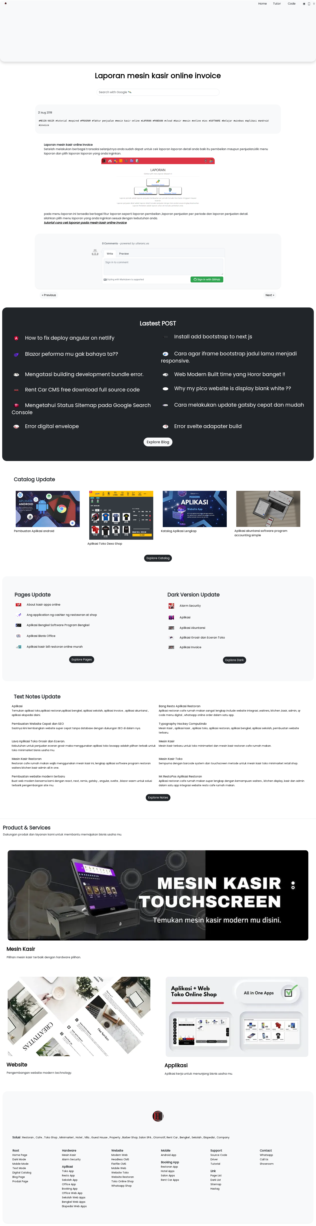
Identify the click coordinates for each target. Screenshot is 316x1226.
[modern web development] (79, 1016)
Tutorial (215, 1164)
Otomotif (159, 1137)
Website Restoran (122, 1177)
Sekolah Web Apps (73, 1197)
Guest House (99, 1137)
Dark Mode (19, 1159)
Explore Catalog (158, 558)
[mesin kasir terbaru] (158, 895)
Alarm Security (71, 1159)
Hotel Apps (167, 1171)
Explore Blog (158, 442)
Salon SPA (145, 1137)
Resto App (68, 1175)
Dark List (215, 1180)
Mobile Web (118, 1168)
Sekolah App (70, 1180)
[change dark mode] (302, 3)
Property (115, 1137)
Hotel (79, 1137)
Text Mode (19, 1168)
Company (223, 1137)
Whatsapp (266, 1155)
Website (17, 1064)
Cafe (39, 1137)
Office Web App (72, 1193)
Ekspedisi (209, 1137)
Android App (168, 1155)
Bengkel (185, 1137)
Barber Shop (130, 1137)
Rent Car (172, 1137)
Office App (69, 1184)
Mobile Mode (20, 1164)
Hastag (214, 1188)
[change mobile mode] (307, 3)
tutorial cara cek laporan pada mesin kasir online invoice (85, 223)
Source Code (218, 1155)
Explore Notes (158, 797)
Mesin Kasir (21, 949)
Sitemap (215, 1184)
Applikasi (176, 1065)
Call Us (264, 1159)
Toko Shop (50, 1137)
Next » (270, 295)
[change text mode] (312, 3)
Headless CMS (120, 1159)
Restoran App (169, 1167)
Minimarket (66, 1137)
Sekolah (197, 1137)
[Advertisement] (158, 33)
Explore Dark (234, 660)
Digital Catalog (21, 1172)
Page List (216, 1175)
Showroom (267, 1164)
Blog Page (18, 1177)
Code (292, 3)
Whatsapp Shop (121, 1186)
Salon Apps (168, 1175)
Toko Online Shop (122, 1181)
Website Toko (120, 1172)
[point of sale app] (237, 1016)
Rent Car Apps (170, 1180)
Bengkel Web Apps (73, 1202)
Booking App (70, 1188)
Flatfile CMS (118, 1164)
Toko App (68, 1171)
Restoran (28, 1137)
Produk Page (20, 1181)
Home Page (19, 1155)
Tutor (277, 3)
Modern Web (119, 1155)
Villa (86, 1137)
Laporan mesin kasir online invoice (158, 75)
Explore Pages (82, 659)
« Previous (49, 295)
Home (262, 3)
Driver (214, 1159)
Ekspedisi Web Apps (74, 1206)
